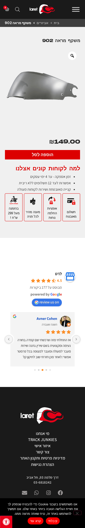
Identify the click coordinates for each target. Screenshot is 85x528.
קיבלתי (53, 521)
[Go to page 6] (34, 369)
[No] (77, 513)
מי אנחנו (42, 433)
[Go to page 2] (50, 369)
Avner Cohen (47, 318)
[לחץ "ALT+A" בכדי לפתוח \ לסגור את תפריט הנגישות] (6, 522)
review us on (49, 302)
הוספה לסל (42, 155)
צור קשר (42, 452)
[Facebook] (60, 493)
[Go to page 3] (46, 370)
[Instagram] (48, 493)
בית (56, 23)
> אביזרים (45, 23)
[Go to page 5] (39, 370)
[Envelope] (24, 493)
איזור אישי (42, 445)
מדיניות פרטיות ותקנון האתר (42, 458)
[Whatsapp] (36, 493)
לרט (58, 273)
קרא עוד (35, 521)
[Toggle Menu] (76, 9)
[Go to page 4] (42, 370)
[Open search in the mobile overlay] (17, 9)
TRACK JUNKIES (42, 439)
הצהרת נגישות (42, 464)
